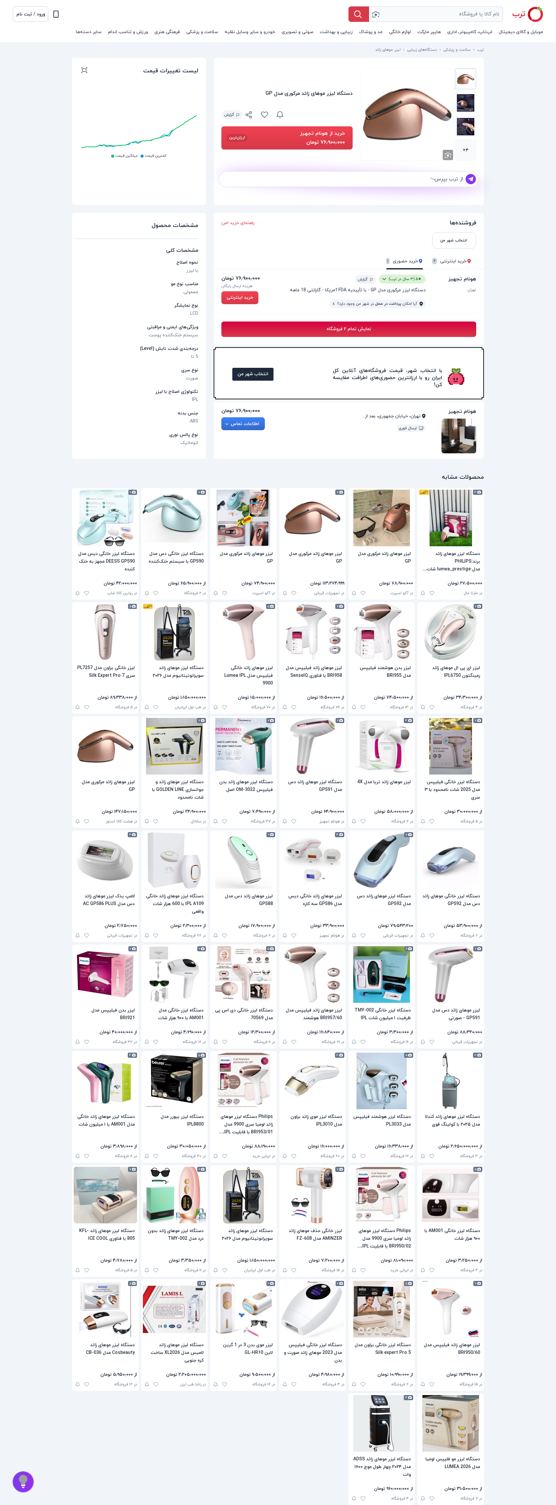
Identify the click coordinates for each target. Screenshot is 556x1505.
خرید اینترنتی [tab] (450, 261)
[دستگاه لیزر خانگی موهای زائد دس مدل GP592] (450, 860)
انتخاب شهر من (252, 374)
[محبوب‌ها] (264, 115)
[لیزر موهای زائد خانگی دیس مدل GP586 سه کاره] (312, 860)
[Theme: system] (56, 14)
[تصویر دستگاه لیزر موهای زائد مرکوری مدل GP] (465, 78)
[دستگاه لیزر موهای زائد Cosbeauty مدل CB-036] (105, 1309)
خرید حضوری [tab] (402, 261)
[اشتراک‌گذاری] (249, 116)
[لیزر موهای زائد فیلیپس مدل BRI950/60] (450, 1309)
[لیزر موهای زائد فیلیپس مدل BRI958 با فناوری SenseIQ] (312, 632)
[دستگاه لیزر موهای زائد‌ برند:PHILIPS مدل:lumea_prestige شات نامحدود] (450, 518)
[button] (30, 14)
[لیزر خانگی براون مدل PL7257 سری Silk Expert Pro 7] (105, 632)
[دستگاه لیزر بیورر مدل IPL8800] (174, 1081)
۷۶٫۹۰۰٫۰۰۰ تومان (240, 278)
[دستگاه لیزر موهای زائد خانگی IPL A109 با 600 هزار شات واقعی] (174, 860)
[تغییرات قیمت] (280, 115)
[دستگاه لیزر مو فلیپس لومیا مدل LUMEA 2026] (450, 1423)
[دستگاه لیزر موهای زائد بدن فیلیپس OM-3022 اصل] (243, 746)
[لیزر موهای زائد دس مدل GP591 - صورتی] (450, 974)
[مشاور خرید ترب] (23, 1482)
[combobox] (436, 14)
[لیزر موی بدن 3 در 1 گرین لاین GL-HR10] (243, 1309)
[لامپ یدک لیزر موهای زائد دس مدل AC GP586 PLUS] (105, 860)
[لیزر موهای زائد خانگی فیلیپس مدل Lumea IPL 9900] (243, 632)
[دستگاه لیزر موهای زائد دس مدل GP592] (381, 860)
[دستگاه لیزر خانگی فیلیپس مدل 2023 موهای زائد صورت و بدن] (312, 1309)
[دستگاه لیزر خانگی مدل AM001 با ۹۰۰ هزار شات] (174, 974)
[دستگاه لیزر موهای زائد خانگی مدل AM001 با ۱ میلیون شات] (105, 1081)
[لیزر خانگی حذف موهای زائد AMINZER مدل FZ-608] (312, 1195)
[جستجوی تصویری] (375, 14)
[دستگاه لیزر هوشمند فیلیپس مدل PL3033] (381, 1081)
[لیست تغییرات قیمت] (84, 71)
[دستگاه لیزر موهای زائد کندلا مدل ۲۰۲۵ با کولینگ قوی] (450, 1081)
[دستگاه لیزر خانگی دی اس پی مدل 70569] (243, 974)
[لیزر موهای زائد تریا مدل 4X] (381, 746)
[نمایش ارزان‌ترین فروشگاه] (322, 114)
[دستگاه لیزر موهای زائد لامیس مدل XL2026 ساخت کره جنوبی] (174, 1309)
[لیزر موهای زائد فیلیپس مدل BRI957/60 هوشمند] (312, 974)
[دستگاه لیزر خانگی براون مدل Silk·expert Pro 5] (381, 1309)
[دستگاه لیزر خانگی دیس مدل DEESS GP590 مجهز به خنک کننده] (105, 518)
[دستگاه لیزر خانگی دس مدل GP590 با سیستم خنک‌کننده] (174, 518)
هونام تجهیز (462, 279)
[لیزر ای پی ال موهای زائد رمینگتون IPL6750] (450, 632)
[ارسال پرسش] (471, 179)
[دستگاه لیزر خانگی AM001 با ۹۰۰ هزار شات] (450, 1195)
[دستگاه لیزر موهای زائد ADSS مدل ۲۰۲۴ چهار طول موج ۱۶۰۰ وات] (381, 1423)
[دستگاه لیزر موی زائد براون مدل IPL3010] (312, 1081)
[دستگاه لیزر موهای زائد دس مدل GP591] (312, 746)
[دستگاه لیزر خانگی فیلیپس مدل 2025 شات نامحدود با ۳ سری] (450, 746)
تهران (472, 290)
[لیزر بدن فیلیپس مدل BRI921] (105, 974)
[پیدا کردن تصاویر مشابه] (448, 155)
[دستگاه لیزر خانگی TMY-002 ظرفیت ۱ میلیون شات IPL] (381, 974)
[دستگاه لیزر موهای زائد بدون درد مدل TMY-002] (174, 1195)
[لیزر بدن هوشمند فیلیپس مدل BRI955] (381, 632)
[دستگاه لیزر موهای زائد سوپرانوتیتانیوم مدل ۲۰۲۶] (174, 632)
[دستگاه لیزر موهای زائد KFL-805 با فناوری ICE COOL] (105, 1195)
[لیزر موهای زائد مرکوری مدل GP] (381, 518)
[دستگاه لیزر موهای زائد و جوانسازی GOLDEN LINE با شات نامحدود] (174, 746)
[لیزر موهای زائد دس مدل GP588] (243, 860)
